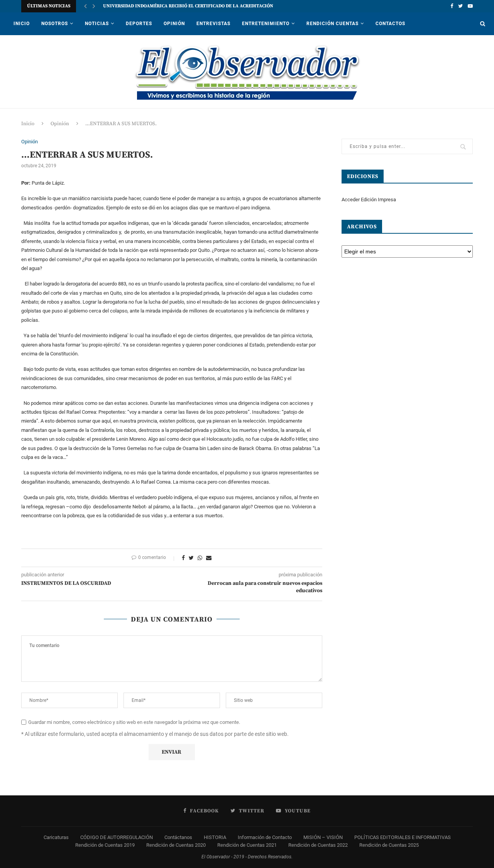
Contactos (390, 23)
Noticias (97, 23)
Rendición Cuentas (332, 23)
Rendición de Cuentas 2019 (105, 845)
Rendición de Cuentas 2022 (318, 845)
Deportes (139, 23)
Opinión (174, 23)
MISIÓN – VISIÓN (323, 837)
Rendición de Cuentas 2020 (176, 845)
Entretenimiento (265, 23)
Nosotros (54, 23)
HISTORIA (215, 837)
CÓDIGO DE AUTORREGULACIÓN (116, 837)
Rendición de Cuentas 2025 (389, 845)
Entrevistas (213, 23)
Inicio (22, 23)
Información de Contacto (265, 837)
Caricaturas (56, 837)
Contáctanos (178, 837)
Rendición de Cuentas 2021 (247, 845)
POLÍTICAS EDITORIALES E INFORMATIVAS (402, 837)
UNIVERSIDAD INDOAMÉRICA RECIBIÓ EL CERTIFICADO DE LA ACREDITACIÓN (188, 6)
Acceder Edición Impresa (369, 199)
